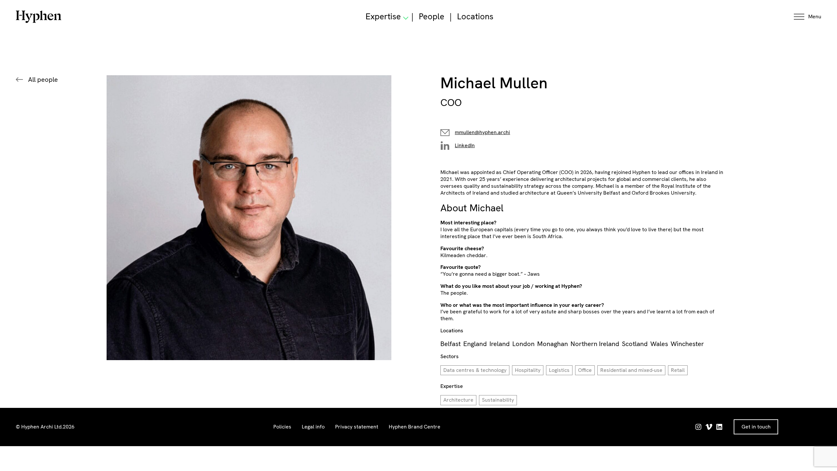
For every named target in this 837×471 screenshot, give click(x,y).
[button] (807, 16)
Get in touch (756, 426)
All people (43, 79)
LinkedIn (465, 145)
